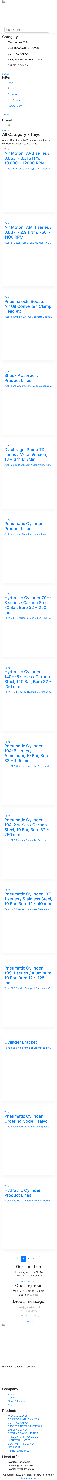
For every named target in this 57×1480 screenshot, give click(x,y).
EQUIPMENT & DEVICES (21, 1443)
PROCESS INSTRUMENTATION (25, 1426)
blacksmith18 (28, 1478)
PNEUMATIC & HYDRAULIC (23, 1436)
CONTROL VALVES (18, 1422)
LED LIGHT (14, 1447)
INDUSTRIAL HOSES (19, 1440)
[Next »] (38, 1257)
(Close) (34, 1294)
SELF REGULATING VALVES (23, 1419)
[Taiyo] (31, 125)
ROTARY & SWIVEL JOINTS (23, 1433)
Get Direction (28, 1281)
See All (5, 74)
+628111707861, (30, 1315)
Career (11, 1397)
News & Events (16, 1401)
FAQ (10, 1404)
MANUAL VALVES (18, 1415)
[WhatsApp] (19, 1315)
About (11, 1394)
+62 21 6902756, (28, 1311)
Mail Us (28, 1321)
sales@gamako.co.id (28, 1307)
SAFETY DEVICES (18, 1429)
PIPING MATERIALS (18, 1450)
